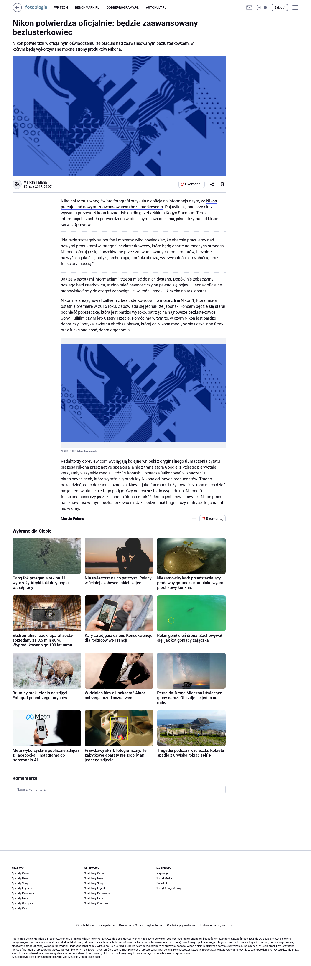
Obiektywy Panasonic (97, 893)
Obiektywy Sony (93, 883)
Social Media (164, 878)
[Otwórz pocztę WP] (249, 7)
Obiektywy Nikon (94, 878)
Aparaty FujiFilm (22, 888)
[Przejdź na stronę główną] (17, 11)
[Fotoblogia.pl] (39, 7)
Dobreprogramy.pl (123, 7)
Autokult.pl (156, 7)
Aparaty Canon (21, 873)
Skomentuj (194, 184)
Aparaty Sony (20, 883)
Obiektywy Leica (94, 898)
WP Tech (61, 7)
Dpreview (82, 224)
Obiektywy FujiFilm (95, 888)
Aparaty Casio (20, 908)
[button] (262, 7)
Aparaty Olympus (22, 903)
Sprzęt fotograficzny (168, 888)
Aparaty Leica (20, 898)
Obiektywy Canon (94, 873)
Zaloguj (280, 7)
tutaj (97, 957)
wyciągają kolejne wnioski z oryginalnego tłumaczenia (158, 461)
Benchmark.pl (87, 7)
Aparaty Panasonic (23, 893)
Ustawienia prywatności (216, 925)
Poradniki (162, 883)
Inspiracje (162, 873)
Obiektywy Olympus (96, 903)
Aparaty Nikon (20, 878)
